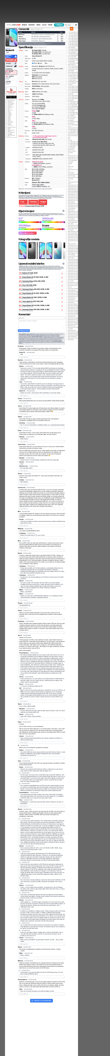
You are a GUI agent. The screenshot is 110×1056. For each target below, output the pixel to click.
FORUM (50, 25)
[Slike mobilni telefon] (22, 250)
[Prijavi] (58, 34)
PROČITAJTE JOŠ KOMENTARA (42, 1000)
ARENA (38, 25)
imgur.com (27, 342)
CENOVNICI (31, 25)
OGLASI (44, 25)
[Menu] (76, 25)
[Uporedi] (62, 273)
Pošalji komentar (24, 330)
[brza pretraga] (66, 25)
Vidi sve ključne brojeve (26, 233)
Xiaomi (8, 48)
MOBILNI (24, 25)
